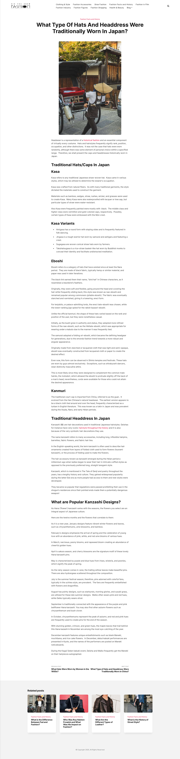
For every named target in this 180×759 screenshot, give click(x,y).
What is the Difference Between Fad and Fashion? (41, 722)
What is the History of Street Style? (138, 720)
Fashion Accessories (82, 4)
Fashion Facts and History (121, 4)
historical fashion (92, 140)
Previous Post (70, 669)
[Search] (168, 6)
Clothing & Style (63, 4)
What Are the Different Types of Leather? (104, 722)
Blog (129, 8)
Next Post (110, 669)
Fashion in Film (142, 4)
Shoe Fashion (100, 4)
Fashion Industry (63, 8)
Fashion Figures (81, 8)
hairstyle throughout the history (93, 428)
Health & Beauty (116, 8)
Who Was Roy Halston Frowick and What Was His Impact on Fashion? (73, 723)
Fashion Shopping (98, 8)
